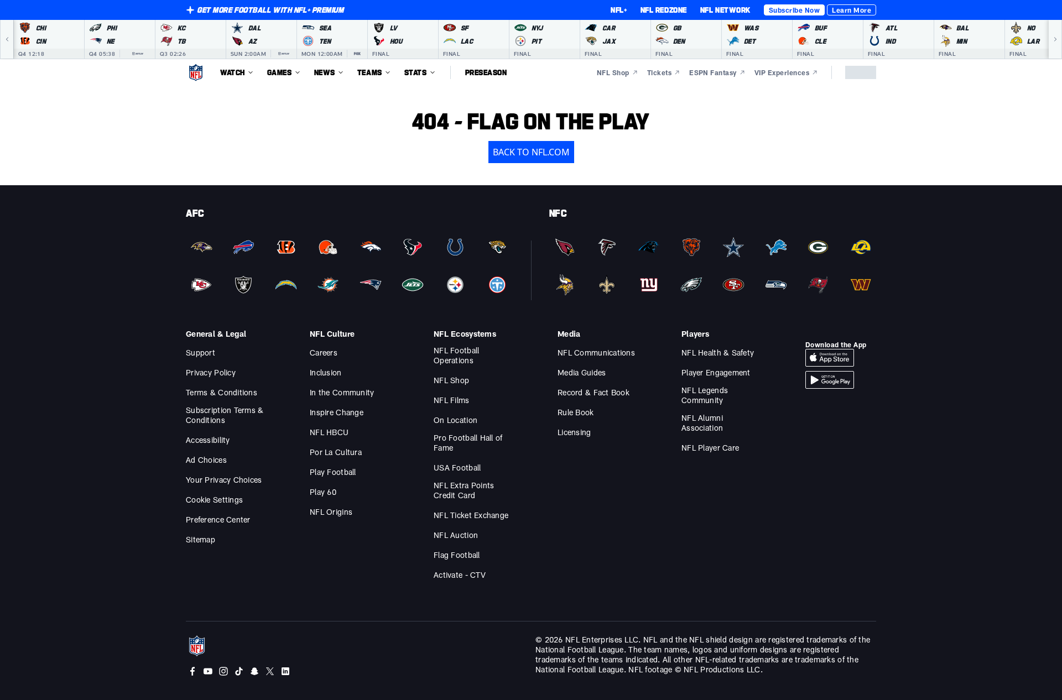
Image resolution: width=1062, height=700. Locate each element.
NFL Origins (331, 511)
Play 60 (323, 492)
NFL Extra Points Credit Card (464, 490)
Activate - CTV (460, 574)
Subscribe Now (794, 10)
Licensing (574, 432)
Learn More (851, 10)
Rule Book (576, 412)
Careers (323, 352)
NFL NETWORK (725, 10)
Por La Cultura (336, 452)
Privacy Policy (211, 372)
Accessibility (208, 440)
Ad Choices (206, 459)
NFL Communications (596, 352)
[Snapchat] (254, 671)
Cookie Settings (214, 499)
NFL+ (619, 10)
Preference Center (218, 519)
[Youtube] (208, 671)
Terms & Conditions (221, 392)
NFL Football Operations (456, 355)
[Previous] (6, 39)
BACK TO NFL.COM (531, 152)
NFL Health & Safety (717, 352)
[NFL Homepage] (196, 72)
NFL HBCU (329, 432)
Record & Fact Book (593, 392)
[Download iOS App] (829, 358)
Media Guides (582, 372)
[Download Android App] (829, 380)
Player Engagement (716, 372)
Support (200, 352)
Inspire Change (336, 412)
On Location (455, 420)
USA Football (457, 467)
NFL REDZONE (664, 10)
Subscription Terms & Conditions (225, 415)
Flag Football (457, 555)
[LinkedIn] (285, 671)
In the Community (342, 392)
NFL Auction (456, 535)
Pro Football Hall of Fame (468, 442)
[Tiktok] (239, 671)
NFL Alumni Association (702, 422)
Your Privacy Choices (224, 479)
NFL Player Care (710, 447)
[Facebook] (192, 671)
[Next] (1055, 39)
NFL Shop (451, 380)
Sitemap (200, 539)
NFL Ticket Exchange (471, 515)
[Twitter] (270, 671)
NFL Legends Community (704, 395)
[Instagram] (223, 671)
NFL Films (452, 400)
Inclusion (326, 372)
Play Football (333, 472)
